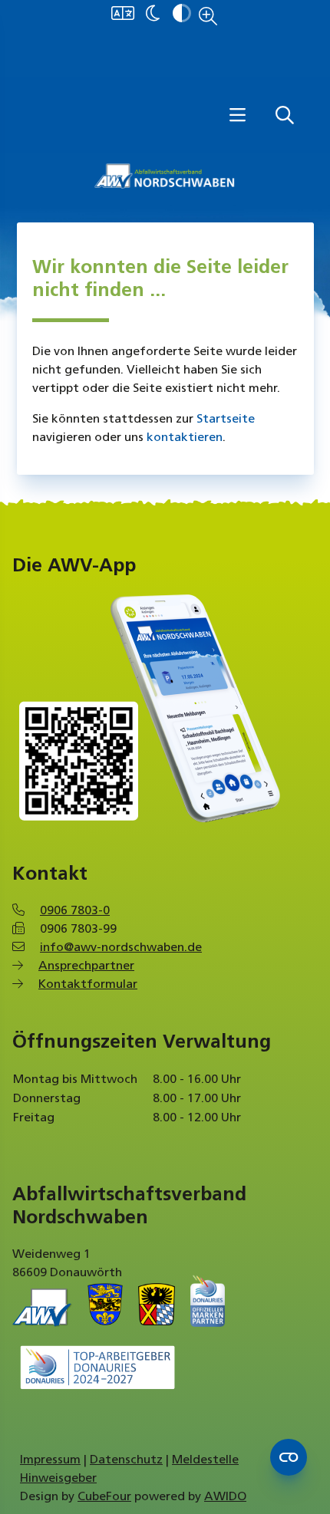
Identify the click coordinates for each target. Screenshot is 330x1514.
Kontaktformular (87, 985)
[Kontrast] (182, 14)
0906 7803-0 (75, 911)
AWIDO (225, 1497)
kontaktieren (185, 438)
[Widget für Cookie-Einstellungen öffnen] (288, 1457)
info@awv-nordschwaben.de (121, 948)
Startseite (225, 419)
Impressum (50, 1460)
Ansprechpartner (86, 966)
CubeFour (104, 1497)
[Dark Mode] (153, 14)
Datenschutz (126, 1460)
